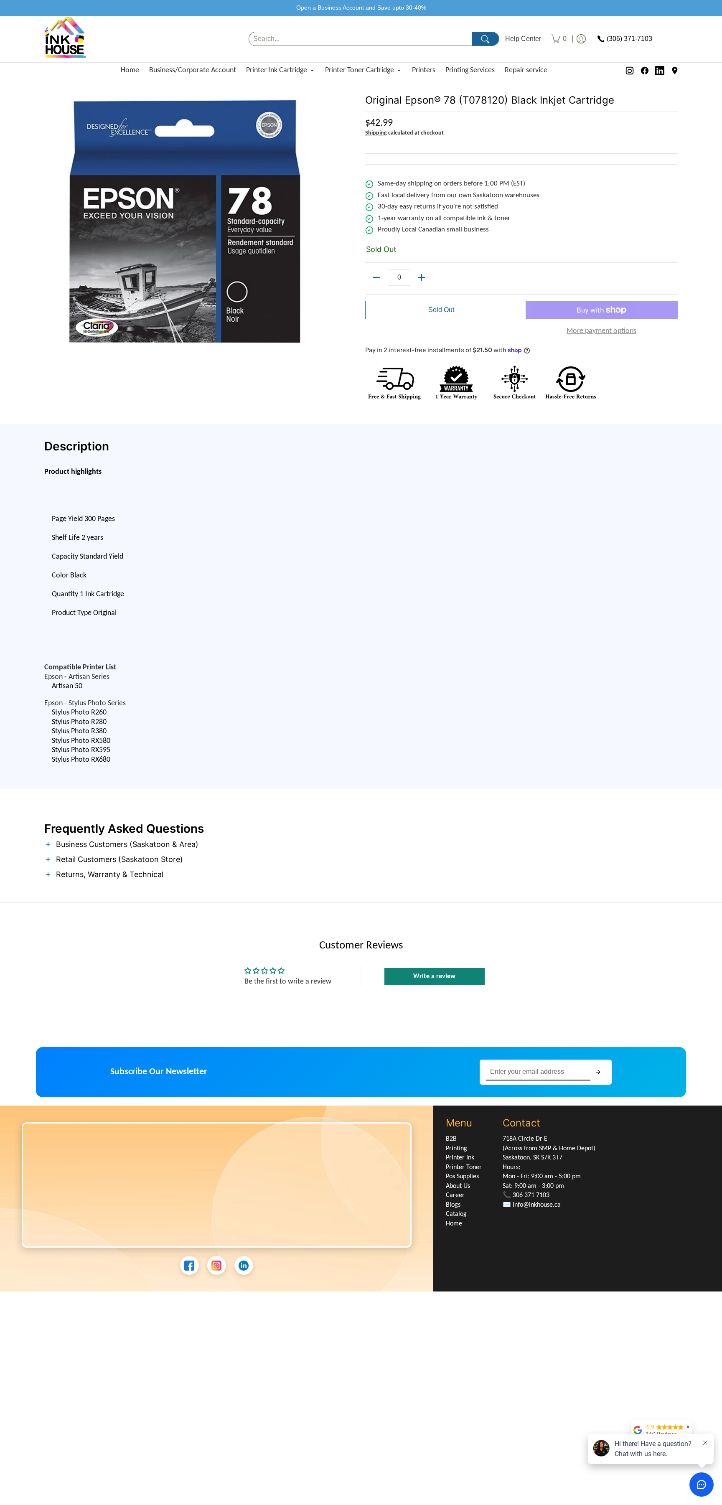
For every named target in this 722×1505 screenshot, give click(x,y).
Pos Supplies (462, 1176)
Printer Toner (464, 1167)
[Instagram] (629, 70)
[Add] (421, 277)
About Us (458, 1186)
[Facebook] (644, 70)
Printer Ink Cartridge (276, 70)
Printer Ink (460, 1157)
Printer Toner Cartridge (359, 70)
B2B (451, 1139)
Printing (456, 1148)
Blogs (453, 1205)
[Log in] (581, 39)
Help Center (523, 39)
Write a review (434, 976)
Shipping (376, 133)
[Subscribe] (597, 1072)
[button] (360, 845)
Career (455, 1195)
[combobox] (360, 39)
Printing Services (470, 70)
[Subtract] (376, 277)
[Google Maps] (674, 70)
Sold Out (441, 309)
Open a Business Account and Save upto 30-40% (361, 7)
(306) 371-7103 (629, 39)
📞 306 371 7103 (526, 1195)
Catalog (456, 1214)
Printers (423, 70)
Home (130, 70)
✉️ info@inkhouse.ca (532, 1205)
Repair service (526, 70)
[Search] (485, 39)
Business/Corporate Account (192, 70)
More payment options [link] (601, 331)
